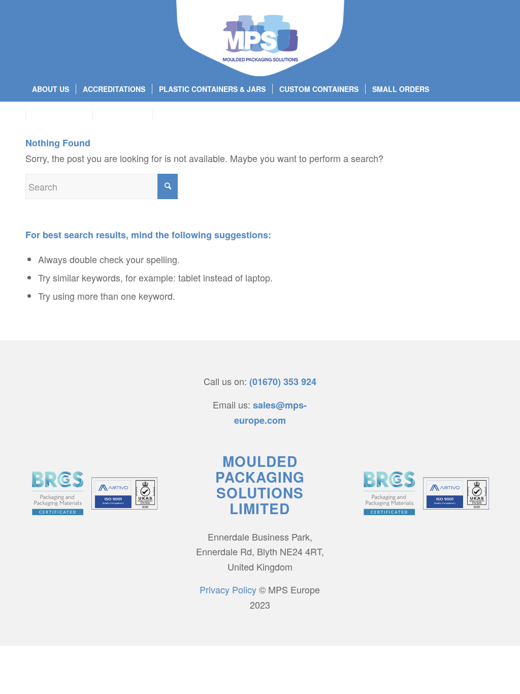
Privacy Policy (228, 589)
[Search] (488, 114)
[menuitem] (50, 89)
